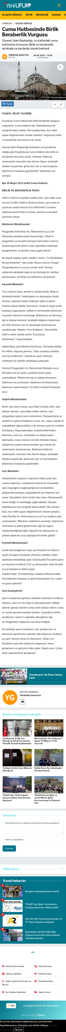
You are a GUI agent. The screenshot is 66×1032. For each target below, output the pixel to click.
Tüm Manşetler (45, 981)
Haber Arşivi (44, 992)
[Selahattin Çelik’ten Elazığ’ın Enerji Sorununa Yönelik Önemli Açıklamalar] (17, 728)
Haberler (7, 24)
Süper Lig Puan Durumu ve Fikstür (16, 983)
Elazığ (5, 121)
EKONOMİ (42, 14)
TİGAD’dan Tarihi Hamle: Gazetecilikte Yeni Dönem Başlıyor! (16, 798)
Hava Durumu (45, 966)
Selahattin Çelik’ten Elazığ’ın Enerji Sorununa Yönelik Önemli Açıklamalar (17, 741)
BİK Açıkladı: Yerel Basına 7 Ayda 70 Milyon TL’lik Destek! (48, 741)
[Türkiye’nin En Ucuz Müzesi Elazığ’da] (17, 757)
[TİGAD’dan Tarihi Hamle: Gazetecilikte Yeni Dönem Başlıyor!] (17, 784)
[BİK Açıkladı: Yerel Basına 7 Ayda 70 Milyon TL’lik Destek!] (49, 728)
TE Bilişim (40, 1015)
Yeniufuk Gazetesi (30, 695)
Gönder (9, 848)
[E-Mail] (22, 702)
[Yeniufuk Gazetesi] (10, 697)
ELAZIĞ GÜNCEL (12, 14)
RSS (12, 1006)
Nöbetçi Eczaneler (15, 966)
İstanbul (10, 564)
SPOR (29, 14)
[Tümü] (61, 869)
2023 (20, 183)
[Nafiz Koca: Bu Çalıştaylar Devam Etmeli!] (49, 757)
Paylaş (9, 104)
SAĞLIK (56, 14)
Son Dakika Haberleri (15, 992)
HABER (6, 113)
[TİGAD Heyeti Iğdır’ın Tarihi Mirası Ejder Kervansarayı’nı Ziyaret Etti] (49, 784)
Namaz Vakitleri (13, 974)
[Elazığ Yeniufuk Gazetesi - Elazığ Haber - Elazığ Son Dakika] (17, 5)
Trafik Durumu (45, 974)
